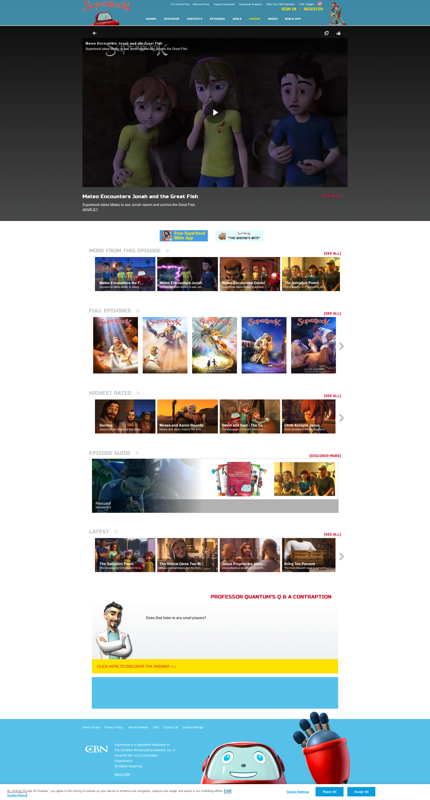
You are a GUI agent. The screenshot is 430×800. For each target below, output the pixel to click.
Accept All (361, 791)
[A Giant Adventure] (167, 345)
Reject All (329, 791)
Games (151, 19)
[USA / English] (311, 0)
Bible (237, 19)
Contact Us (170, 727)
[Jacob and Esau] (316, 345)
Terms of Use (91, 727)
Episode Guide (114, 453)
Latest (103, 532)
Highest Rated (114, 393)
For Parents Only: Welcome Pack (190, 4)
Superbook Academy (250, 4)
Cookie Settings (193, 727)
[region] (215, 792)
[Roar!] (118, 345)
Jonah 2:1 (90, 209)
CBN (97, 750)
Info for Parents (138, 727)
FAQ (156, 727)
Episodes (217, 19)
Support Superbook (224, 4)
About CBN (122, 774)
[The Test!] (266, 345)
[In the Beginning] (217, 345)
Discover (171, 19)
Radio (273, 19)
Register (313, 9)
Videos (254, 19)
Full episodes (114, 311)
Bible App (293, 19)
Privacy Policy (114, 727)
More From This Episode (129, 251)
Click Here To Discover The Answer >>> (137, 666)
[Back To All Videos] (93, 34)
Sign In (288, 9)
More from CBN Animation (281, 4)
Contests (194, 19)
